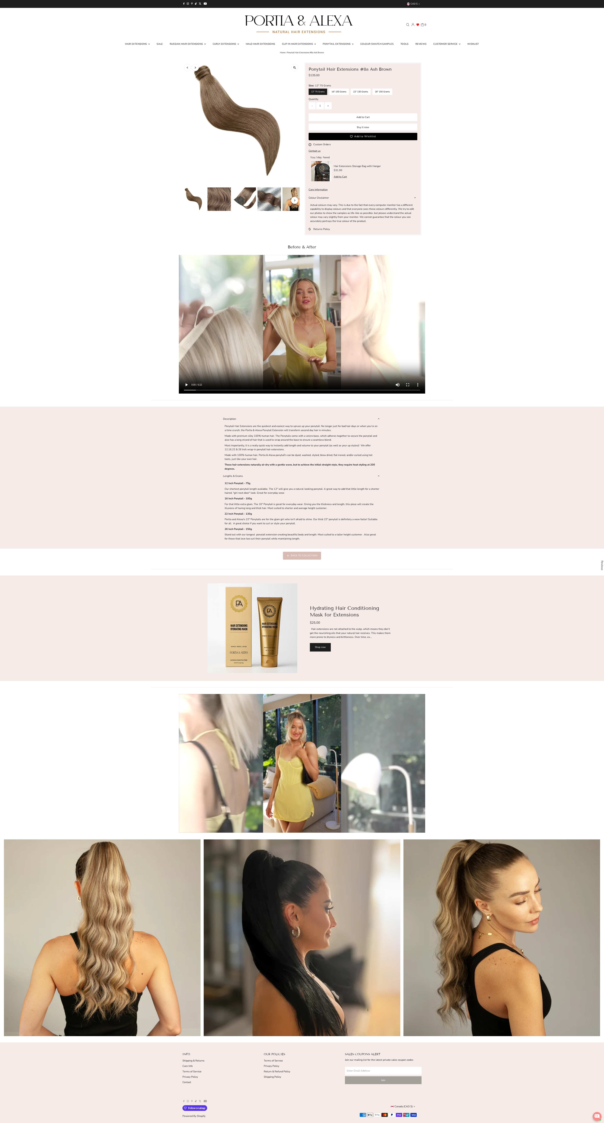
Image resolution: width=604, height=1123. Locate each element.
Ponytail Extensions (337, 43)
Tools (404, 43)
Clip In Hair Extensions (298, 43)
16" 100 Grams (339, 91)
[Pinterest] (192, 4)
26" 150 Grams (382, 91)
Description (229, 419)
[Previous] (187, 67)
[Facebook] (183, 4)
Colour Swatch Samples (377, 43)
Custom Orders (322, 144)
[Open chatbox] (597, 1116)
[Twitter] (200, 4)
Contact (186, 1082)
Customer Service (445, 43)
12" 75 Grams (318, 91)
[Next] (195, 67)
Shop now (320, 647)
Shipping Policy (272, 1077)
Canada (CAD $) (403, 1106)
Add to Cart (363, 117)
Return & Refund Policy (277, 1071)
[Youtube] (205, 4)
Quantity (313, 99)
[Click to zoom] (294, 67)
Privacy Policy (190, 1077)
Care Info (187, 1066)
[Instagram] (188, 4)
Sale (160, 43)
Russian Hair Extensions (187, 43)
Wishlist (473, 43)
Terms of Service (191, 1071)
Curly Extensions (225, 43)
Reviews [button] (602, 565)
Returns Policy (321, 229)
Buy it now (363, 127)
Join (383, 1080)
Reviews (421, 43)
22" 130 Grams (360, 91)
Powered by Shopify (193, 1116)
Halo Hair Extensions (260, 43)
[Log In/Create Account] (412, 24)
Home (282, 52)
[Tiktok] (195, 4)
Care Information (318, 189)
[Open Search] (407, 24)
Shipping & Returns (193, 1060)
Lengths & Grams (233, 476)
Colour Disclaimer (319, 198)
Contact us (315, 151)
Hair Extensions (136, 43)
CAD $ (414, 3)
